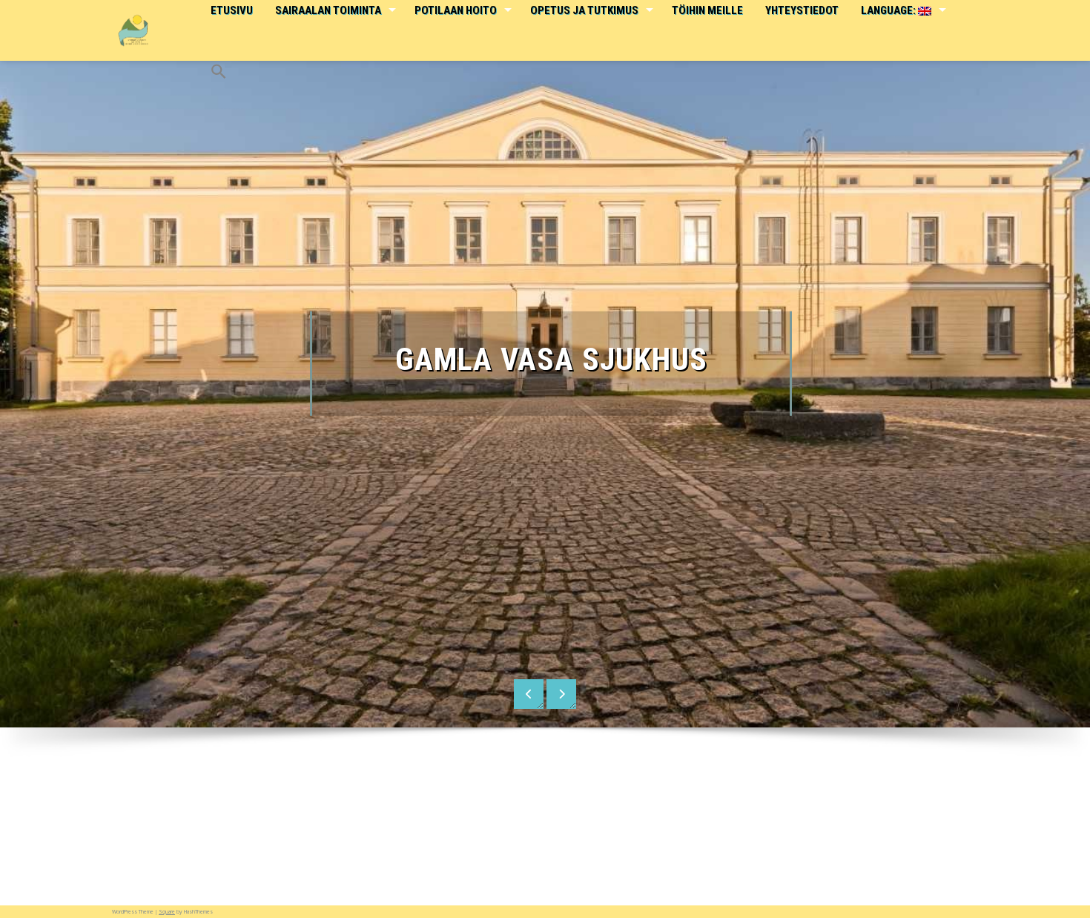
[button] (218, 61)
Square (167, 911)
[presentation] (529, 694)
